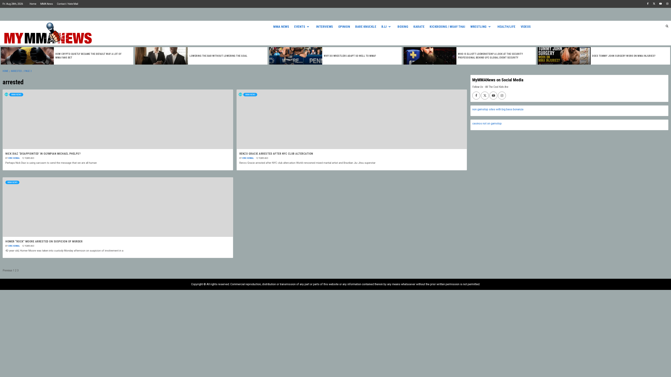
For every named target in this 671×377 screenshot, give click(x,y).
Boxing (403, 26)
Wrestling (478, 26)
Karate (418, 26)
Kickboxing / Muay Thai (447, 26)
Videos (526, 26)
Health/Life (506, 26)
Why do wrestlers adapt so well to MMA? (350, 55)
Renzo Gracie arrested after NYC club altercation (276, 153)
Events (299, 26)
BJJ (384, 26)
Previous (7, 270)
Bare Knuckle (365, 26)
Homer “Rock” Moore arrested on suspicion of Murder (43, 241)
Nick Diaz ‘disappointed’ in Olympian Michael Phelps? (43, 153)
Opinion (344, 26)
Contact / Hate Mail (67, 3)
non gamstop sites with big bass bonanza (497, 109)
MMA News (46, 3)
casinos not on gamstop (487, 123)
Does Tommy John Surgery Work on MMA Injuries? (623, 55)
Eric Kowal (14, 158)
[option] (67, 56)
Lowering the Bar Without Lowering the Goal (218, 55)
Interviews (324, 26)
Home (33, 3)
